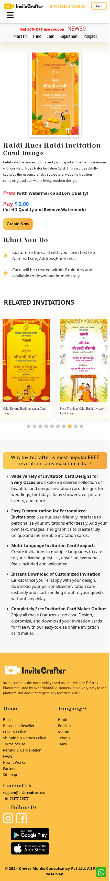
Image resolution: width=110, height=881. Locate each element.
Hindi (37, 36)
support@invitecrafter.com (24, 793)
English (64, 725)
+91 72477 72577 (16, 799)
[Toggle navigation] (10, 15)
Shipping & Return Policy (24, 737)
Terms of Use (14, 744)
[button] (28, 426)
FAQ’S (8, 756)
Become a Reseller (19, 725)
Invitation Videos (67, 6)
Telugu (64, 737)
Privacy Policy (14, 731)
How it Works (14, 762)
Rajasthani (68, 36)
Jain (51, 36)
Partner (9, 768)
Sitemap (10, 774)
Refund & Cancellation (22, 750)
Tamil (62, 744)
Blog (7, 719)
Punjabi (90, 36)
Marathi (20, 36)
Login (99, 6)
